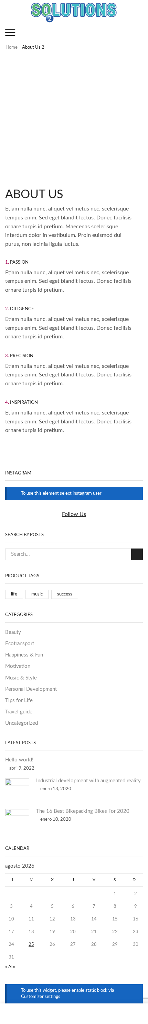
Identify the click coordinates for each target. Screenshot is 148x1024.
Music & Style (21, 677)
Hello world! (19, 759)
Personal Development (31, 689)
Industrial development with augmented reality (88, 780)
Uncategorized (21, 723)
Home (12, 47)
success (64, 594)
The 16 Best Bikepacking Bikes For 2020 (82, 811)
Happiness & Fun (24, 655)
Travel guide (18, 711)
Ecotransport (19, 643)
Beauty (13, 632)
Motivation (17, 666)
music (37, 594)
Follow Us (74, 514)
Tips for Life (19, 700)
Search (137, 554)
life (14, 594)
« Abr (10, 967)
